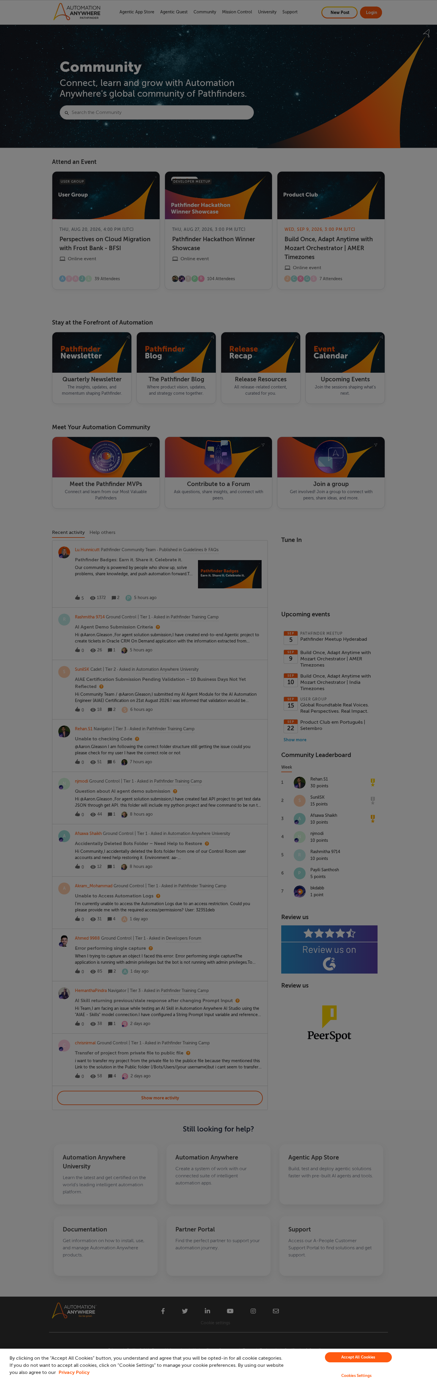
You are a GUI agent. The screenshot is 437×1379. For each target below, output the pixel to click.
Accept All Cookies (358, 1357)
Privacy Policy (74, 1372)
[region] (218, 1364)
